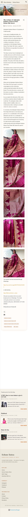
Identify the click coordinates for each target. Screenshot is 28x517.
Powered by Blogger (15, 510)
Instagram (4, 483)
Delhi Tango (4, 474)
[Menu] (2, 2)
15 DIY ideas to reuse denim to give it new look (11, 396)
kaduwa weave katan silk (10, 321)
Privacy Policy (5, 498)
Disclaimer (4, 500)
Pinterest (4, 487)
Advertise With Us (6, 476)
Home (3, 470)
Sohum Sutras (16, 2)
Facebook (4, 485)
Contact (4, 496)
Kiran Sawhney (7, 2)
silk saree (16, 326)
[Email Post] (4, 315)
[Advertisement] (14, 376)
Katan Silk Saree (8, 326)
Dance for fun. (5, 430)
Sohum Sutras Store (6, 472)
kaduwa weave (7, 318)
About (3, 494)
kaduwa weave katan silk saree (11, 323)
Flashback (4, 413)
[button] (23, 20)
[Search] (26, 2)
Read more (24, 409)
